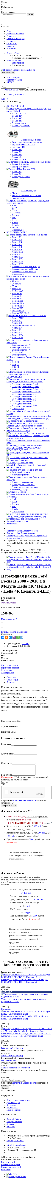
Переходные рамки (21, 176)
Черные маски (18, 198)
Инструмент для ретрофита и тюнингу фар (26, 516)
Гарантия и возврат (15, 38)
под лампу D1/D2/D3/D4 (23, 145)
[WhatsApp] (18, 637)
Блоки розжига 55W (21, 350)
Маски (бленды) (28, 191)
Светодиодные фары (38, 428)
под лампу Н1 (18, 147)
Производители (14, 1110)
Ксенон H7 (17, 298)
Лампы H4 (17, 242)
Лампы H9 (17, 249)
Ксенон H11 (17, 301)
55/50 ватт (16, 288)
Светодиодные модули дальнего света (24, 426)
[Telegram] (21, 637)
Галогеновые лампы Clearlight (26, 266)
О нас (9, 31)
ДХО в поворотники (38, 457)
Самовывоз (12, 36)
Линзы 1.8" (17, 157)
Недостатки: (7, 763)
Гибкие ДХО (27, 462)
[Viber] (14, 637)
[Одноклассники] (6, 637)
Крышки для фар (32, 519)
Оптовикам (12, 43)
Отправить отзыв (9, 806)
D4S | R (15, 369)
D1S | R (15, 362)
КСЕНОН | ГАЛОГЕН (17, 232)
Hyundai (15, 225)
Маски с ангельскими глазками (26, 195)
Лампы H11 (17, 254)
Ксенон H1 (17, 293)
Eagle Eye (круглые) (37, 465)
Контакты (11, 48)
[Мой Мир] (10, 637)
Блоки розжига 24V (21, 355)
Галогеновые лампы (37, 235)
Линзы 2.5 (16, 171)
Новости (11, 46)
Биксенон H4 (18, 310)
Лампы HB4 (17, 259)
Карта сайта (12, 1107)
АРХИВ (10, 82)
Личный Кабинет (15, 1119)
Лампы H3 (17, 239)
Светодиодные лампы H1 (24, 394)
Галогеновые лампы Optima (25, 269)
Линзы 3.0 (16, 174)
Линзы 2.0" (17, 154)
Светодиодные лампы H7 (24, 401)
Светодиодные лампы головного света (25, 382)
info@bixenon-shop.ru (16, 1145)
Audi (14, 205)
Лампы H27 (17, 264)
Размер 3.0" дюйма (20, 167)
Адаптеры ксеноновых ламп (25, 487)
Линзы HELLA (19, 159)
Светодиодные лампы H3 (24, 396)
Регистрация (18, 63)
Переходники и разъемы (23, 484)
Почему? (47, 823)
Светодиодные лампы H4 (24, 399)
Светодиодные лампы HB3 (24, 406)
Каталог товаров (14, 80)
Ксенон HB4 (18, 306)
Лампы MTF (18, 318)
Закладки (11, 1124)
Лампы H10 (17, 252)
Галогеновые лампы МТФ (24, 271)
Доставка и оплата (15, 34)
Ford (14, 217)
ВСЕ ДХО (23, 450)
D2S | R (15, 364)
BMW (14, 208)
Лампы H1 (17, 237)
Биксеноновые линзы (31, 140)
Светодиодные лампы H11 (24, 404)
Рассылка (11, 1126)
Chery (14, 210)
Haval (14, 220)
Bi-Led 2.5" (17, 116)
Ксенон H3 (17, 296)
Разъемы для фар (19, 489)
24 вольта (16, 284)
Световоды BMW (34, 445)
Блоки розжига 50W (21, 347)
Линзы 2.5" (17, 152)
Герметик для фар (34, 470)
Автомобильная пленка (17, 521)
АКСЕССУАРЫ (14, 467)
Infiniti (15, 227)
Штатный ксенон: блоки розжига (28, 373)
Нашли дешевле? (9, 619)
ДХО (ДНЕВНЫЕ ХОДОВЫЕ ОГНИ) (24, 448)
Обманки (22, 492)
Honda (15, 222)
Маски (15, 193)
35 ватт (15, 286)
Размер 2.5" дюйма (20, 164)
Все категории (13, 77)
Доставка (11, 682)
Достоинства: (7, 754)
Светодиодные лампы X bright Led (28, 389)
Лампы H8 (17, 247)
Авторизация (18, 65)
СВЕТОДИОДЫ (14, 377)
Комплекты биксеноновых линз (27, 142)
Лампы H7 (17, 244)
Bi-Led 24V (17, 121)
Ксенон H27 (17, 308)
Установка (11, 41)
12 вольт (16, 281)
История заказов (14, 1121)
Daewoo (15, 215)
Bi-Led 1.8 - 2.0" (19, 113)
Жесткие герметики (21, 475)
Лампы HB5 (17, 262)
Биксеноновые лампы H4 (23, 325)
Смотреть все (18, 230)
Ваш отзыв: (6, 775)
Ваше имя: (6, 744)
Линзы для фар (21, 533)
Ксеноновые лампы (36, 315)
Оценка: (5, 782)
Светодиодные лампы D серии (26, 391)
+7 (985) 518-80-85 (15, 94)
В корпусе (23, 460)
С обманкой (17, 291)
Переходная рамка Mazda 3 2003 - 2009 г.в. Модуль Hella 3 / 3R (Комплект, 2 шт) (24, 1017)
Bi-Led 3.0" (17, 118)
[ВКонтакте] (2, 637)
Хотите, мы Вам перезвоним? (32, 90)
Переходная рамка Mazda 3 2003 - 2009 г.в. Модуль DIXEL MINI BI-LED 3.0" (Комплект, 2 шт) (24, 980)
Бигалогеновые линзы (40, 162)
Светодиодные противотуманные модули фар (28, 418)
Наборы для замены (21, 125)
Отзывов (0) (12, 680)
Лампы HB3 (17, 257)
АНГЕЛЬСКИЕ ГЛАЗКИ (18, 430)
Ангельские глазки (35, 433)
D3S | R (15, 367)
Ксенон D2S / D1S (20, 313)
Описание (11, 677)
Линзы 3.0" (17, 149)
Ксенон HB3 (18, 303)
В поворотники (31, 421)
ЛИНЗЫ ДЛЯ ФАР (15, 106)
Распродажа (12, 524)
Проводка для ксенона (22, 482)
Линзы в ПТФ (29, 169)
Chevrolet (16, 213)
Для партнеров (13, 1102)
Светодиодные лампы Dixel (25, 384)
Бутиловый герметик (22, 472)
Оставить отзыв (8, 603)
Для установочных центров (19, 1100)
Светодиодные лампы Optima (25, 386)
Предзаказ (5, 1009)
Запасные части (19, 123)
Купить (4, 989)
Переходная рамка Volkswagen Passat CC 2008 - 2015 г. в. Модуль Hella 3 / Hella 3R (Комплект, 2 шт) (26, 1034)
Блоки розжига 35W (21, 345)
